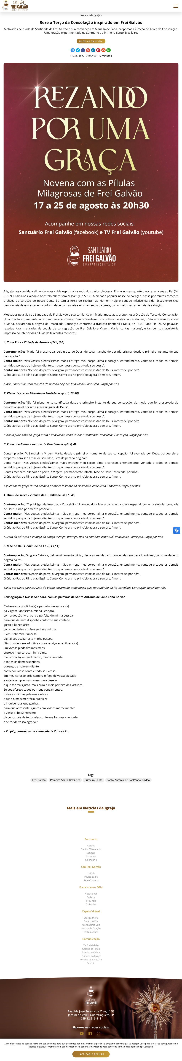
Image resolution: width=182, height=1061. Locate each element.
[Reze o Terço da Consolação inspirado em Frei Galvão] (91, 172)
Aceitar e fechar (92, 1054)
